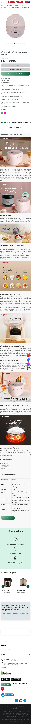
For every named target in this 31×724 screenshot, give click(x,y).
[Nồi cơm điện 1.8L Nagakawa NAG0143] (23, 582)
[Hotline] (28, 355)
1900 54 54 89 (15, 554)
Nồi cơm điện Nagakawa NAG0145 (6, 592)
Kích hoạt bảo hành (15, 69)
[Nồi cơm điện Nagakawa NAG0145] (8, 582)
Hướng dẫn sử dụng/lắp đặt (15, 74)
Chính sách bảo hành (15, 545)
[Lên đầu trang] (29, 715)
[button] (6, 43)
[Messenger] (28, 364)
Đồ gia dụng (10, 5)
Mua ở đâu (6, 684)
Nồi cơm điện (4, 7)
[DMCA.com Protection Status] (6, 673)
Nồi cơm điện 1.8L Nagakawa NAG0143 (22, 592)
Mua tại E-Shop (15, 65)
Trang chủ (3, 5)
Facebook (3, 667)
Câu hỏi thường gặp (15, 563)
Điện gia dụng (18, 5)
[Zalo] (28, 360)
